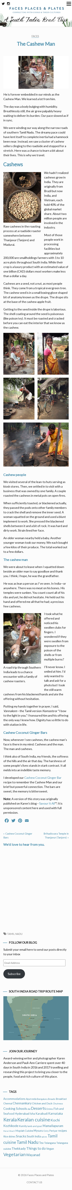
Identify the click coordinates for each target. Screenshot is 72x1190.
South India (34, 1136)
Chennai (7, 1103)
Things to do (36, 1148)
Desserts (38, 1108)
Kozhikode (10, 1126)
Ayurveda (31, 1098)
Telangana (50, 1142)
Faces (35, 36)
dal (28, 1108)
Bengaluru (42, 1098)
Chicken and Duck (42, 1103)
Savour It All (47, 803)
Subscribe (14, 974)
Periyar (53, 1130)
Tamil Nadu (14, 933)
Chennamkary (22, 1103)
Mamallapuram (53, 1126)
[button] (18, 354)
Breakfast (61, 1098)
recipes (62, 1130)
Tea (41, 1142)
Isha (32, 1113)
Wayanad (33, 1155)
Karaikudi (41, 1113)
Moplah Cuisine (24, 1130)
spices (44, 1136)
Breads (51, 1098)
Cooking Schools (15, 1108)
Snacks (21, 1136)
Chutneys (58, 1103)
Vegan (50, 1148)
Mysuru (38, 1130)
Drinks (49, 1108)
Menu (68, 3)
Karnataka (55, 1113)
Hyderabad (22, 1113)
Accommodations (14, 1099)
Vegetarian (14, 1154)
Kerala (10, 1119)
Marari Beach (9, 1131)
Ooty (46, 1130)
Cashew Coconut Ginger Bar (42, 777)
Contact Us (34, 1182)
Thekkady (19, 1148)
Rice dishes (9, 1136)
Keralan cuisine (33, 1119)
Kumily (23, 1125)
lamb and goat (34, 1126)
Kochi (55, 1120)
